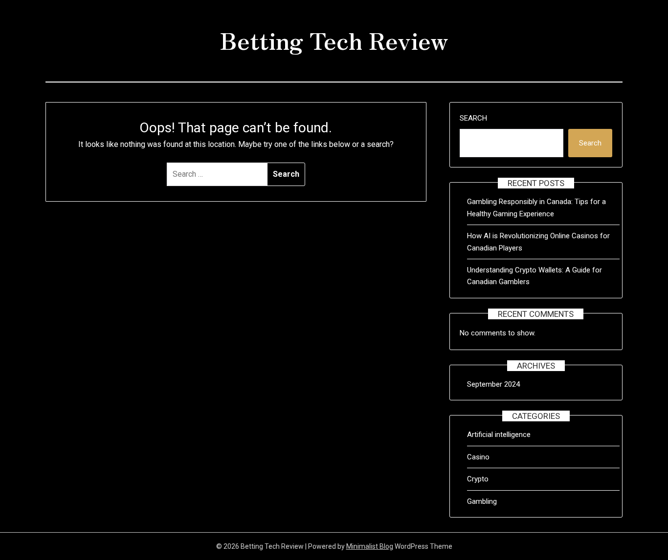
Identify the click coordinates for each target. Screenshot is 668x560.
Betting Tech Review (334, 39)
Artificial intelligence (499, 434)
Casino (478, 457)
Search (473, 118)
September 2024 (493, 384)
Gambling (482, 501)
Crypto (478, 479)
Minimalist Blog (369, 546)
